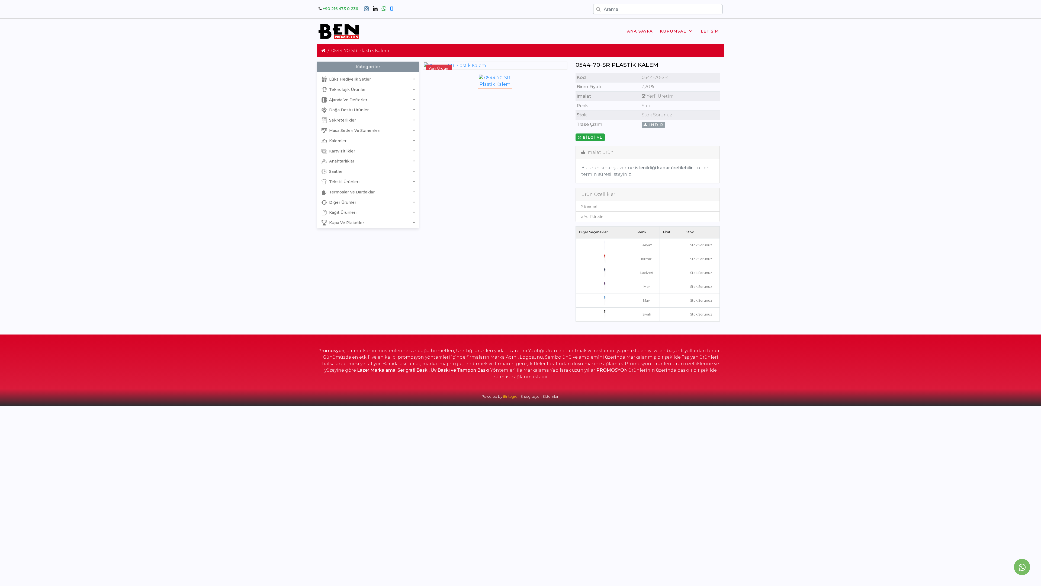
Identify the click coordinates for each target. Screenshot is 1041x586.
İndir (656, 124)
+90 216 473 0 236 (340, 8)
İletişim (709, 31)
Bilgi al (591, 137)
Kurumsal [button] (673, 31)
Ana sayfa (640, 31)
